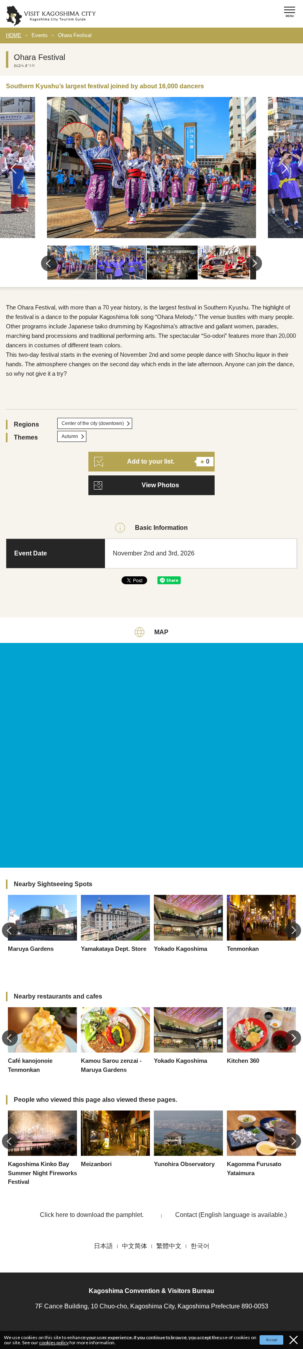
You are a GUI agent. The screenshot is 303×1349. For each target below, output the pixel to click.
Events (40, 35)
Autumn (70, 436)
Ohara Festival (75, 35)
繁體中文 (168, 1246)
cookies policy (54, 1342)
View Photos (160, 485)
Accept (271, 1340)
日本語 (103, 1246)
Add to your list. (168, 461)
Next (287, 168)
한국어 (200, 1246)
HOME (13, 35)
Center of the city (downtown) (93, 423)
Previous (16, 168)
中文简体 (134, 1246)
